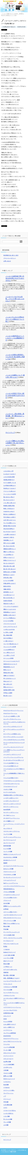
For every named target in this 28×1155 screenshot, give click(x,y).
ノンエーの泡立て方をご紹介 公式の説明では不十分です (15, 395)
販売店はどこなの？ (9, 574)
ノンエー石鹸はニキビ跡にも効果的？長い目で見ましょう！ (15, 443)
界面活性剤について (9, 667)
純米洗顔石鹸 (7, 845)
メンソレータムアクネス (10, 1010)
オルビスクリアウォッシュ (10, 1038)
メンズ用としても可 (9, 655)
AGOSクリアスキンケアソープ (12, 854)
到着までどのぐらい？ (9, 560)
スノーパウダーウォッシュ (10, 992)
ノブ (4, 1096)
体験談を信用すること (9, 549)
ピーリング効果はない (9, 618)
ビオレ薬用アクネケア (9, 1024)
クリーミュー (7, 1099)
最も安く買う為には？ (9, 569)
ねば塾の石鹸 (7, 1061)
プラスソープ (7, 900)
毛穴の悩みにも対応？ (9, 517)
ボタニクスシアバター (9, 1053)
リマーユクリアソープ (9, 880)
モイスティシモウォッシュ (10, 812)
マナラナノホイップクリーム (11, 831)
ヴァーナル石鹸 (7, 989)
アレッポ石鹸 (7, 1122)
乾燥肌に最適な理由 (9, 505)
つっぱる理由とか (8, 554)
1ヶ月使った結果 (8, 632)
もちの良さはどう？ (9, 595)
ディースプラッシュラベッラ (11, 932)
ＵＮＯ (5, 1107)
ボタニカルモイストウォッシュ (12, 917)
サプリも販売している (9, 482)
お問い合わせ (7, 261)
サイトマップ (10, 432)
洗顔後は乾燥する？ (9, 479)
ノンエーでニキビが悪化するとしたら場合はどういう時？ (15, 319)
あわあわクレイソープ (9, 860)
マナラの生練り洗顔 (9, 935)
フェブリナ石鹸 (7, 834)
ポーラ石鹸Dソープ (8, 821)
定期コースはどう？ (9, 557)
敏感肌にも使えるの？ (9, 615)
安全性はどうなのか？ (9, 488)
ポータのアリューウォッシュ (11, 818)
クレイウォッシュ (8, 1093)
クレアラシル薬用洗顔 (9, 1033)
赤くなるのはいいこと (9, 678)
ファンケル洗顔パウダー (10, 897)
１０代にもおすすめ (9, 629)
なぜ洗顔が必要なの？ (9, 485)
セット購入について (9, 652)
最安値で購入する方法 (9, 525)
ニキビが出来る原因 (9, 477)
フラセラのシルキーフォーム (11, 783)
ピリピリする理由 (8, 621)
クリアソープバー (8, 1055)
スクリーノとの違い (9, 1090)
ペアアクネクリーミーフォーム (12, 1007)
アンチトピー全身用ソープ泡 (11, 716)
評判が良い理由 (7, 577)
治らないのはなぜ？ (9, 563)
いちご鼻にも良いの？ (9, 502)
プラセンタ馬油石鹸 (9, 891)
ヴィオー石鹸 (7, 1050)
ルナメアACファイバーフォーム (12, 1041)
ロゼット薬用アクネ (9, 1027)
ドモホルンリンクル (9, 995)
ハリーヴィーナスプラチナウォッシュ (14, 886)
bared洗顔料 (6, 809)
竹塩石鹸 (5, 929)
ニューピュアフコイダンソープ (12, 981)
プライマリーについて (9, 623)
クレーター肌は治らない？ (10, 644)
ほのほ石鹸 (6, 903)
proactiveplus (7, 1035)
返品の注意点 (7, 586)
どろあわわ (6, 1087)
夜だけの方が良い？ (9, 597)
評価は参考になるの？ (9, 583)
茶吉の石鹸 (6, 963)
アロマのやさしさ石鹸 (9, 874)
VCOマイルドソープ (9, 1079)
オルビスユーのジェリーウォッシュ (13, 710)
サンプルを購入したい (9, 523)
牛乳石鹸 (5, 1102)
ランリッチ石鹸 (7, 851)
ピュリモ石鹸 (7, 848)
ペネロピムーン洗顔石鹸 (10, 986)
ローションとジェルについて (11, 661)
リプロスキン (7, 1081)
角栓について (7, 669)
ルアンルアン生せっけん (10, 969)
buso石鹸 (6, 1084)
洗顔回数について (8, 540)
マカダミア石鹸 (7, 789)
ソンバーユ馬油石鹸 (9, 1047)
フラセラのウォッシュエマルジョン (13, 780)
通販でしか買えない (9, 551)
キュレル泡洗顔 (7, 1021)
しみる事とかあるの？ (9, 534)
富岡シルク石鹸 (7, 1076)
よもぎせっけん (7, 1067)
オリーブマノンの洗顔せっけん (12, 734)
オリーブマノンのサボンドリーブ (12, 726)
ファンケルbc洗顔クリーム (10, 763)
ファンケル (6, 1044)
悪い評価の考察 (7, 635)
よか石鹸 (5, 1125)
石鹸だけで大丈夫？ (9, 675)
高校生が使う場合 (8, 672)
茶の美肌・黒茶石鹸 (9, 975)
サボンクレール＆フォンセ (10, 943)
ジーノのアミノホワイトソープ (12, 754)
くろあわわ (6, 949)
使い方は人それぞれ (9, 546)
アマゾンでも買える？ (9, 491)
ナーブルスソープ (8, 940)
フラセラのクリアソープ (10, 786)
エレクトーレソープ (9, 843)
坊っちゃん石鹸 (7, 1119)
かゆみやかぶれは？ (9, 511)
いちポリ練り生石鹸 (9, 955)
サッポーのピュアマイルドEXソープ (13, 760)
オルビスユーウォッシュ (10, 713)
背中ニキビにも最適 (9, 543)
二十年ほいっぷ (7, 966)
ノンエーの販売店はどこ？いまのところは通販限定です (15, 338)
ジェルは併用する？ (9, 649)
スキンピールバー (8, 1058)
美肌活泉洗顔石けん (9, 889)
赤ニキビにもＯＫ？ (9, 500)
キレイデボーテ (7, 828)
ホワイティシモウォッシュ (10, 806)
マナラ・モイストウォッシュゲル (12, 938)
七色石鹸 (5, 1070)
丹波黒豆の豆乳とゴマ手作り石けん (13, 795)
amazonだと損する (8, 537)
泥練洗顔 (5, 972)
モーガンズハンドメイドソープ (12, 877)
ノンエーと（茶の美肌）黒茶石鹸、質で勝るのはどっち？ (15, 416)
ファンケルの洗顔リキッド (10, 766)
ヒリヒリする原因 (8, 580)
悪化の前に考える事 (9, 566)
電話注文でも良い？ (9, 603)
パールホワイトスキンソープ (11, 894)
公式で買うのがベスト (9, 520)
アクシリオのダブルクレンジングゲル (14, 739)
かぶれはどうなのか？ (9, 474)
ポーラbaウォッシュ (9, 815)
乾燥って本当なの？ (9, 508)
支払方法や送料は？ (9, 528)
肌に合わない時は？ (9, 497)
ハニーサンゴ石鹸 (8, 958)
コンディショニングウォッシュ (12, 837)
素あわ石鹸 (6, 926)
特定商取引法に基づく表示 (10, 255)
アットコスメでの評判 (9, 494)
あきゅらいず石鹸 (8, 868)
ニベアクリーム (7, 1030)
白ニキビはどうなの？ (9, 531)
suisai (5, 1018)
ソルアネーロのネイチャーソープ (12, 914)
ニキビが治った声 (8, 471)
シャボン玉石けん (8, 1113)
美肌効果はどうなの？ (9, 612)
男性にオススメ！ (8, 687)
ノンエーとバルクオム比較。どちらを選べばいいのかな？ (15, 299)
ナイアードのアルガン (9, 792)
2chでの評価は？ (8, 638)
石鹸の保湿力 (7, 589)
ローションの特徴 (8, 658)
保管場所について (8, 592)
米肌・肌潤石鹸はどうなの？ (11, 978)
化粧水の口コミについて (10, 664)
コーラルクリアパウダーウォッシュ (13, 866)
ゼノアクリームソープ (9, 840)
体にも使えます (7, 684)
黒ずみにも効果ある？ (9, 514)
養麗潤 (5, 863)
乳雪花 (5, 946)
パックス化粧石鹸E (8, 1064)
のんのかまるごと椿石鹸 (10, 857)
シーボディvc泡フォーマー (10, 798)
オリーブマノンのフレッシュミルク (13, 736)
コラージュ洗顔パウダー (10, 912)
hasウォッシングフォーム (10, 883)
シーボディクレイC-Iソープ (11, 801)
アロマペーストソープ (9, 871)
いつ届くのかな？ (8, 641)
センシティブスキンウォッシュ (12, 719)
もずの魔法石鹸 (7, 1104)
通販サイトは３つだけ (9, 609)
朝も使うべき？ (7, 695)
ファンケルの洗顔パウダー (10, 778)
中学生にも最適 (7, 692)
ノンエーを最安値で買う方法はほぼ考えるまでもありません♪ (15, 278)
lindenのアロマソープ (9, 952)
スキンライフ (7, 1016)
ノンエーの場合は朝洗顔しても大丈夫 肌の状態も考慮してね (15, 357)
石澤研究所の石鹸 (8, 1013)
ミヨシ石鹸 (6, 1116)
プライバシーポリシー (9, 258)
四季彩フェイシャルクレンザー (12, 906)
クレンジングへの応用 (9, 646)
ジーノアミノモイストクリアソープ (13, 747)
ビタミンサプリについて (10, 626)
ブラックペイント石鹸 (9, 920)
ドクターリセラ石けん (9, 1110)
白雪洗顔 (5, 909)
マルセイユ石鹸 (7, 1073)
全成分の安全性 (7, 600)
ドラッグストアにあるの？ (10, 606)
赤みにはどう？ (7, 681)
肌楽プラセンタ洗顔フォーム (11, 923)
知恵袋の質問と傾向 (9, 690)
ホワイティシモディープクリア (12, 803)
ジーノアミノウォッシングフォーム (13, 757)
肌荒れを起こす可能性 (9, 572)
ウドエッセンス (7, 984)
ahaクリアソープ (8, 961)
